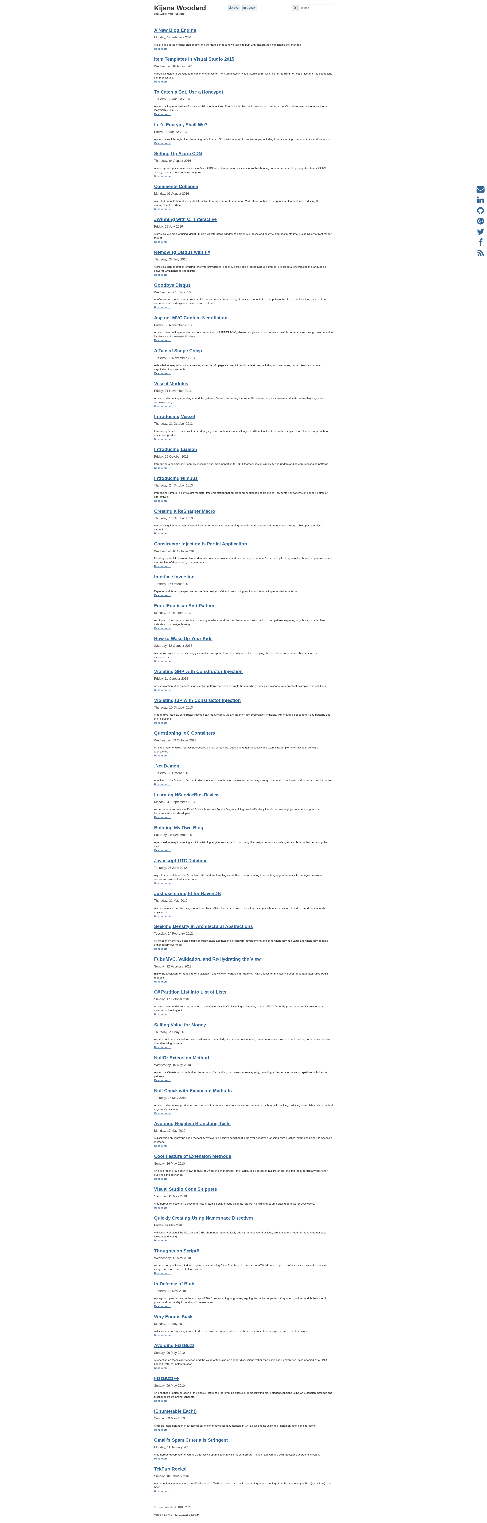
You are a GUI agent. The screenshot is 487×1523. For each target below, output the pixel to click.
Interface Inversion (174, 576)
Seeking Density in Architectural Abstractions (203, 926)
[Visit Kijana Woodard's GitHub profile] (480, 212)
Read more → (162, 48)
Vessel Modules (171, 383)
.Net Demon (166, 765)
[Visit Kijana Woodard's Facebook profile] (480, 244)
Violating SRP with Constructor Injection (198, 671)
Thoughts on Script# (176, 1250)
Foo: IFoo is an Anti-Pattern (184, 605)
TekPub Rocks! (170, 1468)
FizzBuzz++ (166, 1378)
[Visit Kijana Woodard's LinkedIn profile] (480, 201)
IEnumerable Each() (175, 1411)
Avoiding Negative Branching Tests (192, 1123)
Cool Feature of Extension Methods (192, 1156)
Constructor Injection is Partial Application (200, 543)
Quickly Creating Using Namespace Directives (204, 1218)
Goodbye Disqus (172, 285)
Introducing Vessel (174, 416)
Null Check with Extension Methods (193, 1090)
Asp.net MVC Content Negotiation (191, 317)
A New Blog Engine (175, 30)
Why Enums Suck (173, 1316)
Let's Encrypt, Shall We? (181, 124)
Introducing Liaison (175, 449)
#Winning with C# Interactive (185, 219)
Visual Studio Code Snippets (185, 1189)
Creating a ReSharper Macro (184, 511)
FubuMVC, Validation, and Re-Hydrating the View (207, 959)
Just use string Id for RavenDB (187, 893)
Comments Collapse (176, 186)
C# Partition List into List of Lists (190, 991)
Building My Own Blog (178, 827)
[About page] (481, 191)
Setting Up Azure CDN (178, 153)
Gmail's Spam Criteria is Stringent (191, 1440)
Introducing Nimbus (176, 478)
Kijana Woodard (180, 8)
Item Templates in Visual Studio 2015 (194, 59)
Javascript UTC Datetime (180, 860)
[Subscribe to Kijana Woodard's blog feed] (480, 254)
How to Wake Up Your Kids (183, 638)
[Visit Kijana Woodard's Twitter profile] (480, 233)
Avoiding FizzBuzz (174, 1345)
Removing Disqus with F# (182, 252)
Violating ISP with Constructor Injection (197, 700)
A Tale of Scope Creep (178, 350)
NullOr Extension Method (181, 1057)
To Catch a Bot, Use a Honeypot (188, 91)
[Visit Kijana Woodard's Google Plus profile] (480, 223)
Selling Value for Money (180, 1024)
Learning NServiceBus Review (187, 794)
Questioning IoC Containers (184, 733)
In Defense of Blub (174, 1283)
